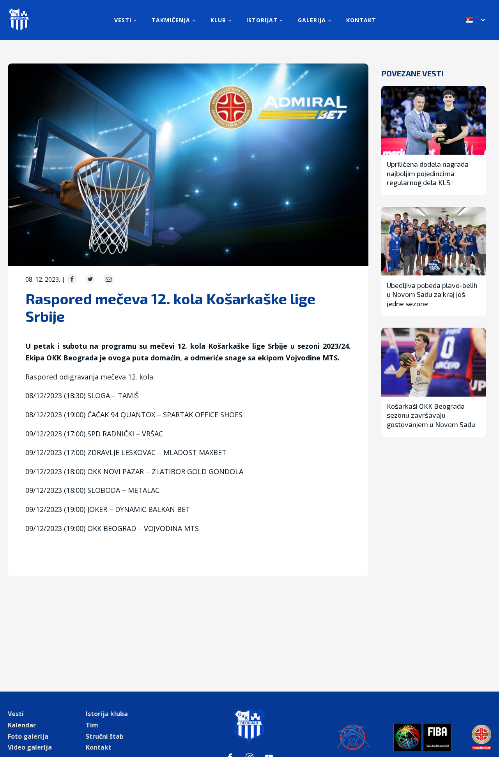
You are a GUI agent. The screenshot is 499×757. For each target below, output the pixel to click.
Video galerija (30, 747)
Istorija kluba (107, 713)
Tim (92, 725)
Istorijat (262, 20)
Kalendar (22, 725)
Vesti (122, 20)
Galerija (312, 20)
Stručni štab (105, 736)
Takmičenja (171, 20)
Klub (218, 20)
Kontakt (361, 20)
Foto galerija (28, 736)
